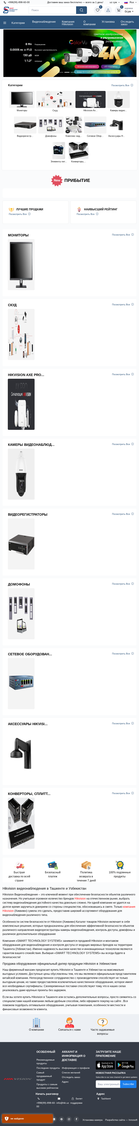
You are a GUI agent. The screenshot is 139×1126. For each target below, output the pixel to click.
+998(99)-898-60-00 (18, 2)
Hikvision (80, 898)
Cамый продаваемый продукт (44, 1076)
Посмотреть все (120, 85)
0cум (129, 10)
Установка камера (93, 1120)
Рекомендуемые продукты (45, 1061)
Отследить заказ (127, 23)
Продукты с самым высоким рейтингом (47, 1086)
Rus (132, 2)
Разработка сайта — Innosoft (121, 1120)
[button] (8, 53)
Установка (108, 21)
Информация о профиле (76, 1068)
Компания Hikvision (68, 23)
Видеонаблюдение (44, 21)
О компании (89, 23)
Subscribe (128, 1084)
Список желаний (71, 1072)
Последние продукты (48, 1068)
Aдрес (65, 1081)
